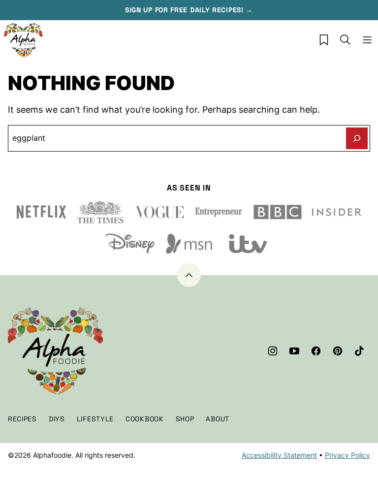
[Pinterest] (337, 351)
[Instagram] (273, 351)
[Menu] (367, 40)
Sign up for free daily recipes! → (189, 9)
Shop (185, 418)
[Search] (345, 40)
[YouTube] (294, 351)
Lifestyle (95, 418)
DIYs (57, 418)
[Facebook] (316, 351)
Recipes (22, 418)
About (217, 418)
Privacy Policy (347, 455)
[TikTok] (359, 351)
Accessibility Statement (279, 455)
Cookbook (145, 418)
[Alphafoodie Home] (23, 40)
